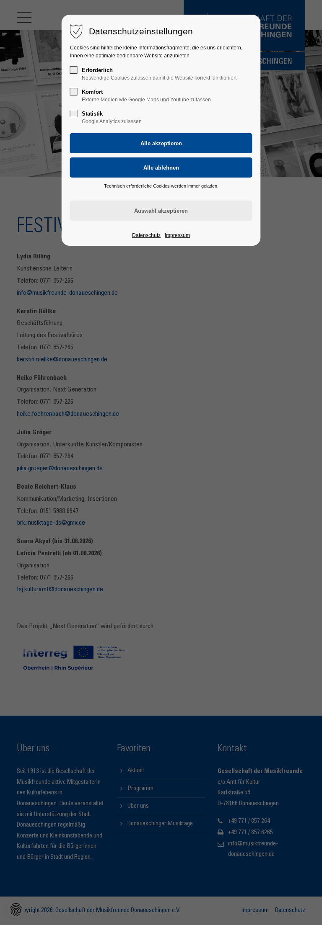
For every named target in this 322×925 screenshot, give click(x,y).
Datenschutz (146, 235)
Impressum (177, 235)
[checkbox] (74, 70)
